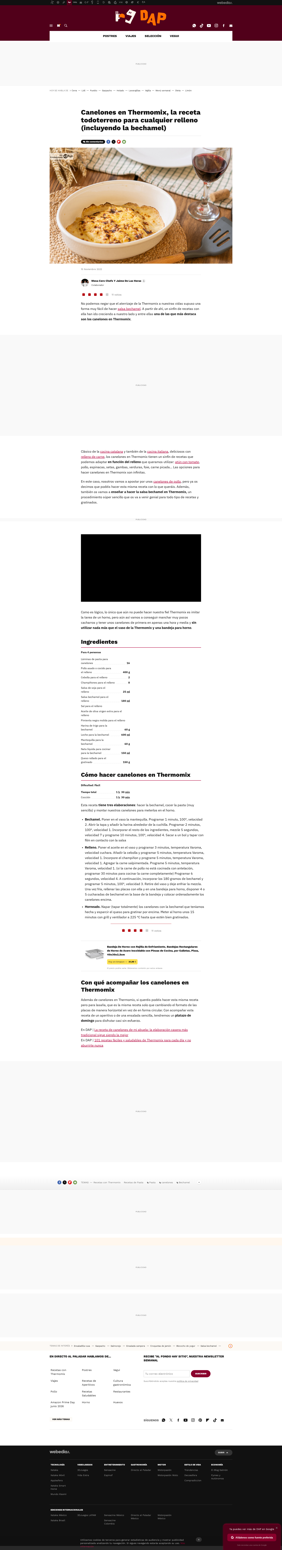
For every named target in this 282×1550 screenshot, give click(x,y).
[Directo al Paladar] (141, 17)
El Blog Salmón (219, 1470)
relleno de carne (92, 456)
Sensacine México (114, 1515)
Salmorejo (116, 1346)
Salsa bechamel (209, 1346)
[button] (118, 281)
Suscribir (200, 1373)
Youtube (209, 25)
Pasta (152, 1182)
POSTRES (110, 36)
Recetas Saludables (89, 1393)
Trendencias (191, 1470)
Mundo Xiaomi (58, 1494)
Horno (86, 1402)
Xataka (54, 1470)
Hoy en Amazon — (122, 962)
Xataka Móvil (58, 1475)
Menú (51, 25)
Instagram (216, 25)
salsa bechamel (129, 308)
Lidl (83, 90)
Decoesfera (190, 1475)
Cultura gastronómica (122, 1382)
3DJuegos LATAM (86, 1515)
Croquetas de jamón (161, 1346)
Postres (87, 1370)
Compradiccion (192, 1480)
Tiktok (201, 25)
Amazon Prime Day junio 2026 (63, 1404)
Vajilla (148, 90)
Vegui (116, 1370)
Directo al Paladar (141, 1470)
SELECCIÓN (153, 36)
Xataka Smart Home (58, 1487)
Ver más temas (61, 1419)
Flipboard (119, 142)
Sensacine (110, 1470)
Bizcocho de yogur (186, 1346)
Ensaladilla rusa (82, 1346)
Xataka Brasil (58, 1520)
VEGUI (174, 36)
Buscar (65, 25)
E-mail (231, 25)
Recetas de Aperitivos (89, 1382)
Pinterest (200, 1419)
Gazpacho (107, 90)
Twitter (114, 142)
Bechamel (184, 1182)
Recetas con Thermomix (107, 1182)
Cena (74, 90)
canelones (167, 1182)
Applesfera (57, 1480)
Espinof (108, 1475)
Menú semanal (163, 90)
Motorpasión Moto (168, 1475)
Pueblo (93, 90)
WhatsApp (194, 25)
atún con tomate (187, 462)
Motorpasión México (165, 1517)
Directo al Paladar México (141, 1517)
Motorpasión (165, 1470)
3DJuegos (82, 1470)
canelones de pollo (167, 481)
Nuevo (58, 25)
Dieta (177, 90)
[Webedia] (60, 1452)
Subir (221, 1452)
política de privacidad (187, 1381)
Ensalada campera (136, 1346)
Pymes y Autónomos (217, 1477)
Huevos (118, 1402)
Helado (120, 90)
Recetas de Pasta (133, 1182)
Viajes (54, 1380)
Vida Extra (83, 1475)
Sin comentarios (94, 141)
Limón (188, 90)
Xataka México (59, 1515)
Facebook (223, 25)
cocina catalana (111, 451)
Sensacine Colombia (110, 1522)
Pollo (54, 1391)
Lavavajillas (134, 90)
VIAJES (130, 36)
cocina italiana (157, 451)
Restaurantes (121, 1391)
